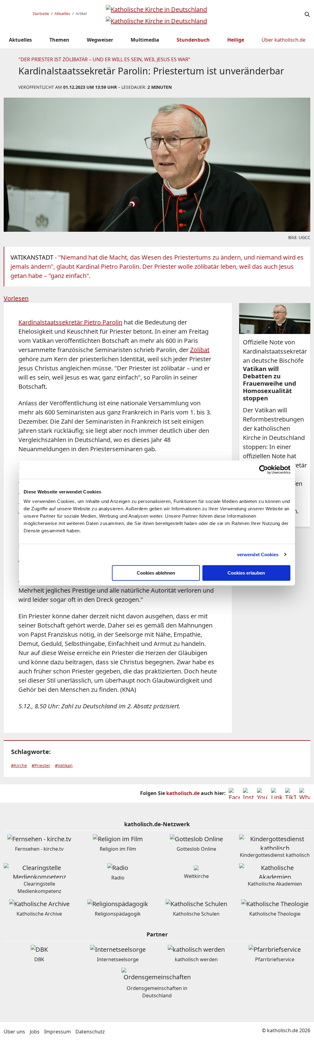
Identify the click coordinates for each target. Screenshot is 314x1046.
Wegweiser (100, 39)
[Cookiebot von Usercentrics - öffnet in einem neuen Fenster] (263, 469)
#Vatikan (64, 765)
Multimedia (145, 39)
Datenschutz (90, 1031)
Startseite (41, 13)
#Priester (41, 765)
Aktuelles (62, 13)
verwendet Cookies (258, 554)
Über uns (14, 1031)
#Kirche (19, 765)
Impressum (57, 1031)
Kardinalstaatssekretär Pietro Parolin (70, 322)
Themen (59, 39)
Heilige (235, 39)
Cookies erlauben (246, 572)
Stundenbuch (193, 39)
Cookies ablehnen (156, 572)
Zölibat (199, 350)
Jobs (35, 1031)
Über (283, 39)
